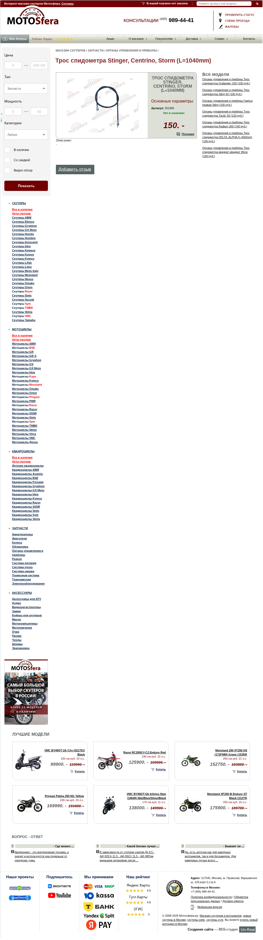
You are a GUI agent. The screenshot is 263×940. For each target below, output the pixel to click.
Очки (15, 631)
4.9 (148, 890)
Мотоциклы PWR (24, 401)
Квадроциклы (23, 451)
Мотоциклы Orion (24, 392)
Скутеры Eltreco (23, 221)
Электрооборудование (28, 583)
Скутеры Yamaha (23, 320)
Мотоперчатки (22, 627)
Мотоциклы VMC (23, 438)
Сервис (221, 38)
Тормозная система (25, 575)
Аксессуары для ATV (26, 598)
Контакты (249, 38)
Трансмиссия (21, 579)
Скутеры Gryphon (24, 225)
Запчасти (20, 528)
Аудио (16, 603)
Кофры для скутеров (27, 615)
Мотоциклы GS (22, 364)
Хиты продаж (21, 213)
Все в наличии (22, 209)
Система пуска (22, 567)
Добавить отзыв (74, 169)
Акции (110, 38)
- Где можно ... (64, 846)
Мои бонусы (18, 38)
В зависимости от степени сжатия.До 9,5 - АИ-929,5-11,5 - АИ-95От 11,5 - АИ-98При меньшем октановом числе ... (127, 856)
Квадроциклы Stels (25, 510)
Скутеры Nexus (22, 279)
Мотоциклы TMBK (24, 425)
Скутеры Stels (22, 295)
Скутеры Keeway (23, 250)
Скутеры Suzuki (23, 299)
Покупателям (165, 38)
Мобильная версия (209, 906)
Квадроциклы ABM (25, 469)
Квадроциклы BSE (25, 477)
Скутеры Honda (23, 234)
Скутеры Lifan (22, 262)
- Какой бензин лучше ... (142, 846)
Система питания (24, 563)
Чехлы (16, 639)
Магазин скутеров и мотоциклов (220, 915)
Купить (80, 771)
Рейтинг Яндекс (42, 38)
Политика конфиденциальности (211, 896)
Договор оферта (233, 901)
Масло (16, 619)
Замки (16, 611)
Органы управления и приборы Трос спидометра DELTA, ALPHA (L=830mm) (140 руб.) (227, 137)
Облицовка (20, 546)
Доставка (193, 38)
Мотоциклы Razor (24, 409)
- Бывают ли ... (233, 846)
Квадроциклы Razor (26, 502)
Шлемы (17, 644)
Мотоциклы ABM (24, 343)
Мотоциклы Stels (24, 417)
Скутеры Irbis (21, 246)
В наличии (21, 150)
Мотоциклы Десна (25, 442)
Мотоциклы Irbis (23, 372)
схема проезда (237, 20)
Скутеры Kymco (23, 258)
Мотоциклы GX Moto (26, 368)
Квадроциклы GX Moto (28, 490)
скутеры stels (196, 919)
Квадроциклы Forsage (28, 482)
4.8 (148, 902)
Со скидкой (22, 160)
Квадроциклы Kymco (27, 498)
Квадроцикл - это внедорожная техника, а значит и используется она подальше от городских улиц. (42, 856)
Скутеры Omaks (23, 283)
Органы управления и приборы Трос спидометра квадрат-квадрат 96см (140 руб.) (226, 152)
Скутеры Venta (22, 311)
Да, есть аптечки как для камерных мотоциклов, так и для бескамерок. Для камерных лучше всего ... (210, 856)
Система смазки (23, 571)
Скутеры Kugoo (23, 254)
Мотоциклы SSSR (24, 413)
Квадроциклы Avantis (27, 473)
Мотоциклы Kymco (25, 380)
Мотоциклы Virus (24, 433)
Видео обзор (23, 170)
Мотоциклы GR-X (24, 355)
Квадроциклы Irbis (25, 494)
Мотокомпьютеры (24, 623)
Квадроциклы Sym (25, 514)
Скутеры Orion (22, 287)
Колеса (17, 542)
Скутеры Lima (22, 266)
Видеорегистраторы (26, 607)
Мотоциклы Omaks (25, 388)
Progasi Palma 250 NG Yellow (64, 796)
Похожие (188, 134)
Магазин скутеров (70, 50)
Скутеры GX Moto (24, 229)
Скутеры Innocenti (25, 242)
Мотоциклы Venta (24, 429)
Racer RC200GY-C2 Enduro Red (144, 752)
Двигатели (19, 538)
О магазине (138, 38)
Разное (17, 558)
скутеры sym (214, 919)
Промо (17, 635)
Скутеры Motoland (25, 275)
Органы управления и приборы (27, 552)
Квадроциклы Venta (26, 518)
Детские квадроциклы (28, 465)
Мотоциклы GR (23, 351)
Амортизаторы (22, 534)
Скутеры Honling (24, 238)
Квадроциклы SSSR (26, 506)
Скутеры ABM (21, 217)
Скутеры (68, 3)
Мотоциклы (22, 329)
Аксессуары (22, 592)
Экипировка (20, 648)
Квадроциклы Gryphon (28, 486)
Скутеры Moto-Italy (25, 270)
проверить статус (240, 14)
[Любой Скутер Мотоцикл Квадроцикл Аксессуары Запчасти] (26, 88)
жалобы (232, 26)
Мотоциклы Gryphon (26, 360)
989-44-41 (177, 20)
